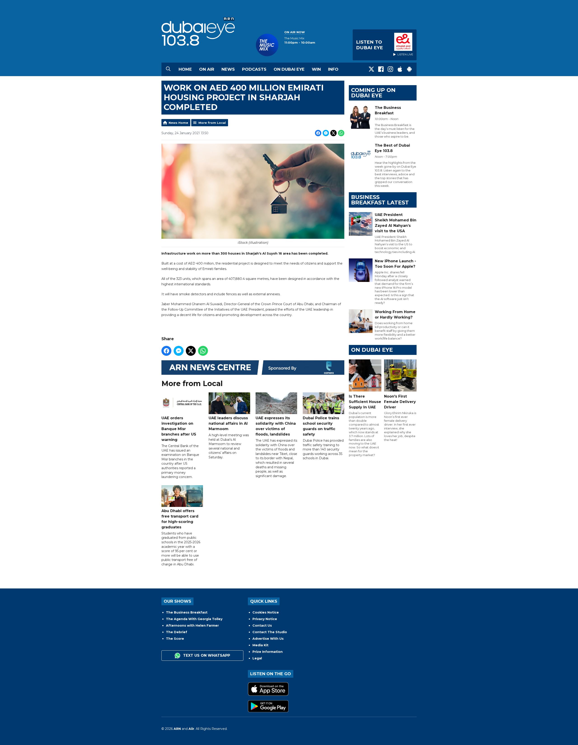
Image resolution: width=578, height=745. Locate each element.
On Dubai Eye (289, 69)
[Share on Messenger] (326, 133)
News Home (178, 122)
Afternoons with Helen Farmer (192, 625)
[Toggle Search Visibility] (168, 69)
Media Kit (260, 645)
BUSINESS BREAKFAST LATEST (380, 200)
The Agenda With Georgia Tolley (194, 619)
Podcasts (254, 69)
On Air (206, 69)
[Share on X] (333, 133)
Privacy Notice (264, 619)
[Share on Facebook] (318, 133)
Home (185, 69)
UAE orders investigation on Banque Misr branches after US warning (178, 429)
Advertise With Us (268, 639)
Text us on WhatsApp (206, 655)
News (228, 69)
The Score (175, 639)
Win (316, 69)
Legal (257, 658)
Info (333, 69)
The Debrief (176, 632)
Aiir (191, 729)
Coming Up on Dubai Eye (373, 93)
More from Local (212, 122)
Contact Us (262, 625)
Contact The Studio (269, 632)
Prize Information (267, 652)
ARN (177, 729)
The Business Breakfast (186, 612)
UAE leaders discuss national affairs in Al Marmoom (228, 423)
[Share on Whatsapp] (341, 133)
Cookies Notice (265, 612)
